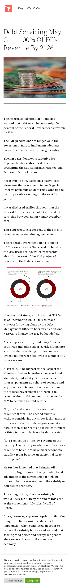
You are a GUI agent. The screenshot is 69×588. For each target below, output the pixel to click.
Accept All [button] (32, 580)
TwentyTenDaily (29, 8)
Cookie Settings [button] (14, 580)
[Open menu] (64, 9)
